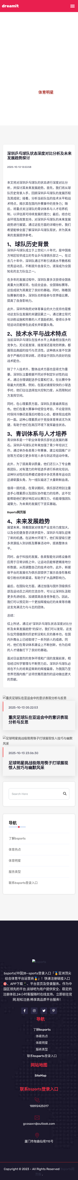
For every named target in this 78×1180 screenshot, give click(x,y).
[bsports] (39, 961)
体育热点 (15, 849)
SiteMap (40, 1075)
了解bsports (17, 838)
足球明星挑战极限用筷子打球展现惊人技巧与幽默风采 (38, 765)
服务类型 (15, 872)
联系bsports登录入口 (23, 883)
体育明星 (15, 860)
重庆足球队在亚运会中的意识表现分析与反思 (38, 720)
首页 (28, 92)
